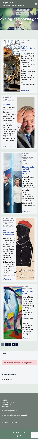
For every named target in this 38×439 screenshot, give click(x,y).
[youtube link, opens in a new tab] (21, 436)
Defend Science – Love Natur (28, 48)
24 (13, 344)
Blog (5, 99)
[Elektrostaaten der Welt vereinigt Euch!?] (12, 183)
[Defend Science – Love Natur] (12, 66)
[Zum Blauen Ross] (12, 312)
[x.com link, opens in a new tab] (17, 436)
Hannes (6, 104)
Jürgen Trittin (7, 3)
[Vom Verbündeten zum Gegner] (25, 249)
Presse (29, 288)
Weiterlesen (25, 90)
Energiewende (8, 101)
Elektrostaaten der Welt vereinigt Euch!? (28, 170)
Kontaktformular (22, 415)
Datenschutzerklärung (9, 422)
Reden (23, 42)
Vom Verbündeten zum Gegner (9, 232)
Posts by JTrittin (7, 380)
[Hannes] (26, 122)
